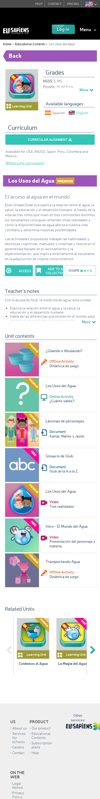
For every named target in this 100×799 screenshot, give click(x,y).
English (82, 113)
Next (92, 650)
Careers (18, 747)
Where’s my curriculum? (24, 163)
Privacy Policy (18, 795)
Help (35, 752)
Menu (86, 29)
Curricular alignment (47, 139)
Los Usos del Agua (61, 385)
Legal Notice (17, 785)
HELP (38, 3)
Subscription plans (42, 745)
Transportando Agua (63, 561)
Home (7, 44)
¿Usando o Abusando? (64, 350)
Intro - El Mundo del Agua (67, 526)
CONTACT (55, 3)
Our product (41, 728)
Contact (18, 752)
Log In (63, 29)
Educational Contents (30, 44)
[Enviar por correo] (81, 270)
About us (19, 728)
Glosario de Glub (59, 456)
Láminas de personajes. (65, 421)
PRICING (73, 3)
